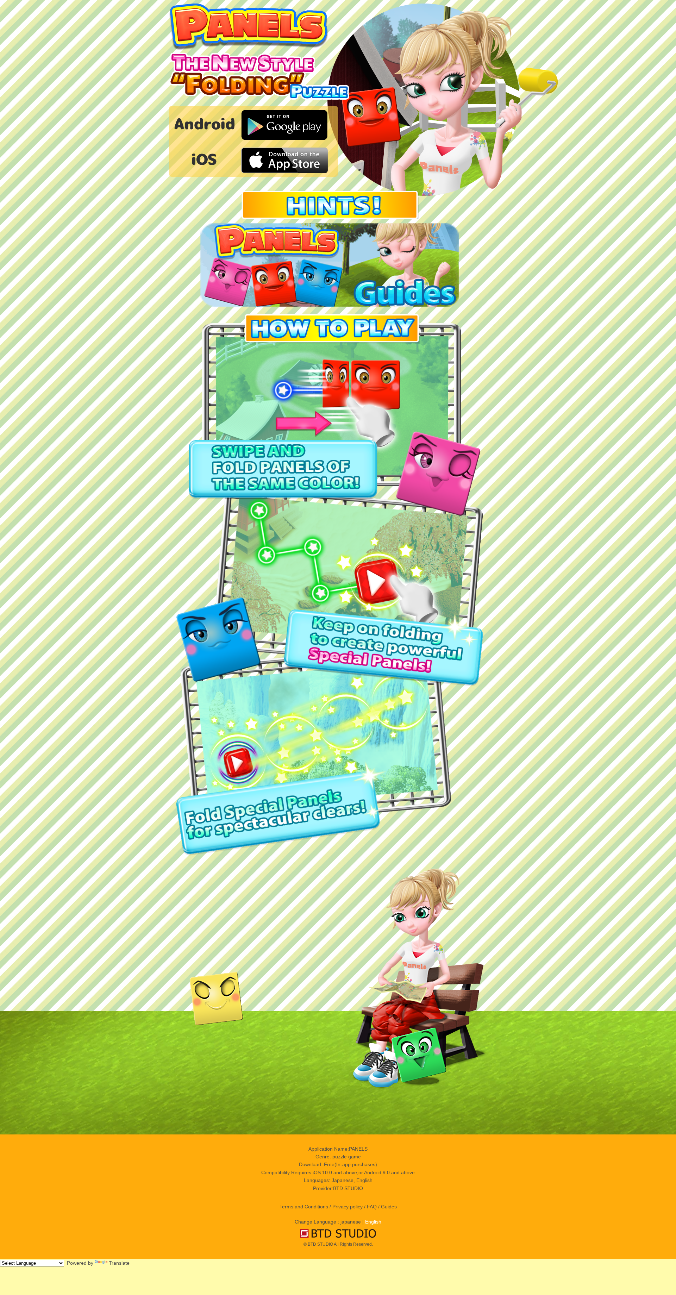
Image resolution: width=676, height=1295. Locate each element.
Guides (389, 1206)
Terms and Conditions (304, 1206)
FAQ (372, 1206)
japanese (350, 1222)
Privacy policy (347, 1206)
